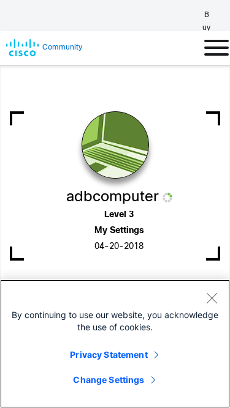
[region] (115, 344)
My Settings (119, 231)
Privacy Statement (108, 354)
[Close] (211, 298)
